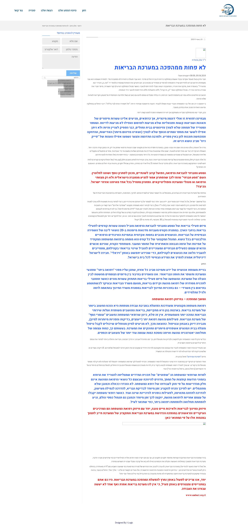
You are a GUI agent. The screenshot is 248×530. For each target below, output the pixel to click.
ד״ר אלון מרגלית (199, 60)
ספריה (32, 10)
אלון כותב (73, 26)
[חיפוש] (44, 78)
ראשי (79, 26)
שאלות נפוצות (65, 94)
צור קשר (18, 10)
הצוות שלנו (47, 10)
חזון (84, 10)
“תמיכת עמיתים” (194, 356)
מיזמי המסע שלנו (67, 10)
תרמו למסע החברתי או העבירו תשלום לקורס (60, 84)
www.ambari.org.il (196, 495)
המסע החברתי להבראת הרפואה (155, 226)
